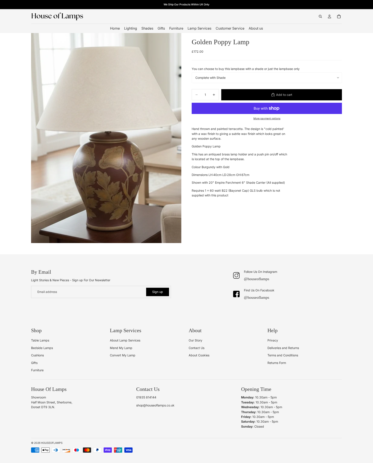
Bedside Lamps (42, 348)
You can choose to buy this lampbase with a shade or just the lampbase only (246, 69)
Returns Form (276, 363)
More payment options (266, 118)
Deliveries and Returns (283, 348)
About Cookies (199, 355)
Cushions (37, 355)
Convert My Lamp (122, 355)
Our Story (195, 340)
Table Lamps (40, 340)
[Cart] (339, 16)
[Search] (320, 16)
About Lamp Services (125, 340)
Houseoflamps (52, 442)
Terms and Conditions (282, 355)
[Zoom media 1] (106, 138)
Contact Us (196, 348)
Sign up (157, 292)
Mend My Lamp (121, 348)
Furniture (37, 370)
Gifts (34, 363)
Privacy (272, 340)
